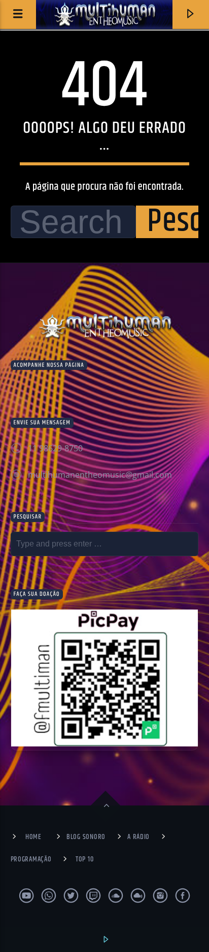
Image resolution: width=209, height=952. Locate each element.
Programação (31, 859)
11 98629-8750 (55, 448)
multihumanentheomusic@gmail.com (100, 474)
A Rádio (138, 837)
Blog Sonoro (86, 837)
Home (33, 837)
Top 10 (84, 859)
